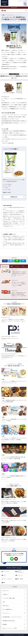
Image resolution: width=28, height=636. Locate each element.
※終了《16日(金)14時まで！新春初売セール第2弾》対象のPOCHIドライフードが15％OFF (19, 294)
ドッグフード (6, 571)
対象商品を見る (14, 196)
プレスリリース (6, 613)
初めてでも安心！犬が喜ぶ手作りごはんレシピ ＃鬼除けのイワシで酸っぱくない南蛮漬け (13, 502)
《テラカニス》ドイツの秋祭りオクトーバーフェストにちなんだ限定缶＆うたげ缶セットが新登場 (14, 439)
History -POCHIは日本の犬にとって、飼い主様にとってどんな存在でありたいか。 (13, 356)
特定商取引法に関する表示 (9, 620)
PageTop (15, 586)
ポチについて (6, 590)
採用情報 (5, 624)
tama (10, 628)
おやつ (4, 575)
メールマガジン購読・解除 (9, 598)
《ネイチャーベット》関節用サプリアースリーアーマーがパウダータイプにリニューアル (14, 382)
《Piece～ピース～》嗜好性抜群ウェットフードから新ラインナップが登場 (13, 420)
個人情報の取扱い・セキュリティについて (12, 617)
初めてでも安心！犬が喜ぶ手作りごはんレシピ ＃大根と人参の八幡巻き (13, 521)
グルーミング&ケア (7, 578)
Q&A (4, 602)
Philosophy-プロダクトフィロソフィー (10, 338)
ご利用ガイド (6, 594)
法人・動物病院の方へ (8, 609)
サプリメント (20, 575)
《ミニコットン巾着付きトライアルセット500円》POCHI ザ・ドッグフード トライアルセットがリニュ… (13, 320)
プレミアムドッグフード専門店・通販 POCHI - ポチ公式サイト (4, 3)
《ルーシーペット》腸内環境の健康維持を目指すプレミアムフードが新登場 (14, 476)
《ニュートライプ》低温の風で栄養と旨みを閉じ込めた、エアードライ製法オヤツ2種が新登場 (13, 457)
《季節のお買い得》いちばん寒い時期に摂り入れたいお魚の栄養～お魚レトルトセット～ (19, 273)
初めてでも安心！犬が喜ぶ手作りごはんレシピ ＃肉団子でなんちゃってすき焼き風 (13, 540)
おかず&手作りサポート (20, 571)
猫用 (4, 582)
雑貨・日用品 (20, 578)
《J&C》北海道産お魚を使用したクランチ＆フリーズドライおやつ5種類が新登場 (13, 401)
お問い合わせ (6, 605)
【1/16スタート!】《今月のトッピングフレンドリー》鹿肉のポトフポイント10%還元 (19, 284)
